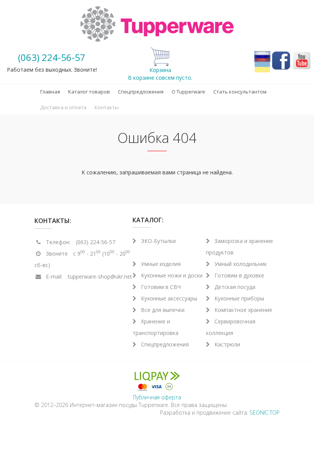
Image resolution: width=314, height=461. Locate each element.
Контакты (107, 107)
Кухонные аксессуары (169, 298)
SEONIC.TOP (265, 412)
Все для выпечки (163, 309)
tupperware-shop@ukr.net (100, 276)
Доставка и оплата (63, 107)
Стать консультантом (240, 91)
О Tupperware (188, 91)
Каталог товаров (89, 91)
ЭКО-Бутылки (158, 240)
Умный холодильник (240, 263)
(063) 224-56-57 (51, 57)
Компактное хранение (243, 309)
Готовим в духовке (239, 275)
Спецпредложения (141, 91)
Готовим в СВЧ (161, 286)
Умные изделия (161, 263)
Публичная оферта (157, 397)
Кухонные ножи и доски (172, 275)
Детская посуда (234, 286)
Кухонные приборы (239, 298)
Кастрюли (227, 344)
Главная (50, 91)
